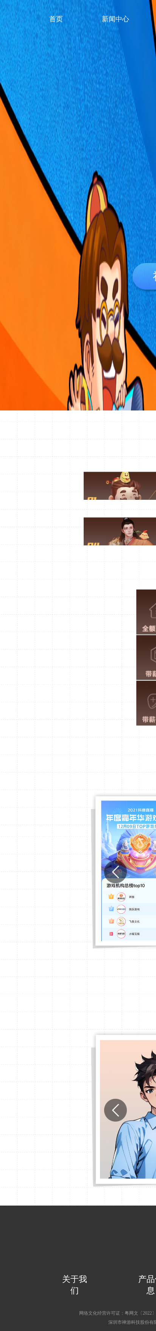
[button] (115, 871)
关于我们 (74, 1284)
